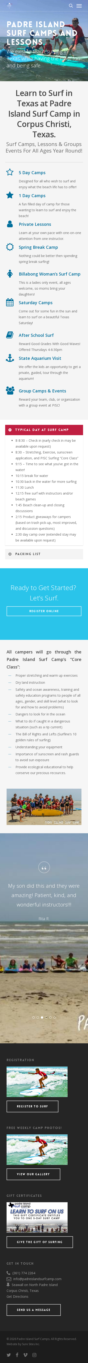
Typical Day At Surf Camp (42, 430)
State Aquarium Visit (40, 358)
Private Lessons (35, 224)
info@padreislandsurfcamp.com (37, 1279)
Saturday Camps (36, 302)
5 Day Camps (32, 172)
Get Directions (17, 1296)
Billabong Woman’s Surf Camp (49, 274)
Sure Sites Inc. (31, 1344)
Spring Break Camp (38, 247)
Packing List (28, 554)
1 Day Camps (32, 195)
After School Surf (36, 335)
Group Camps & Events (42, 391)
